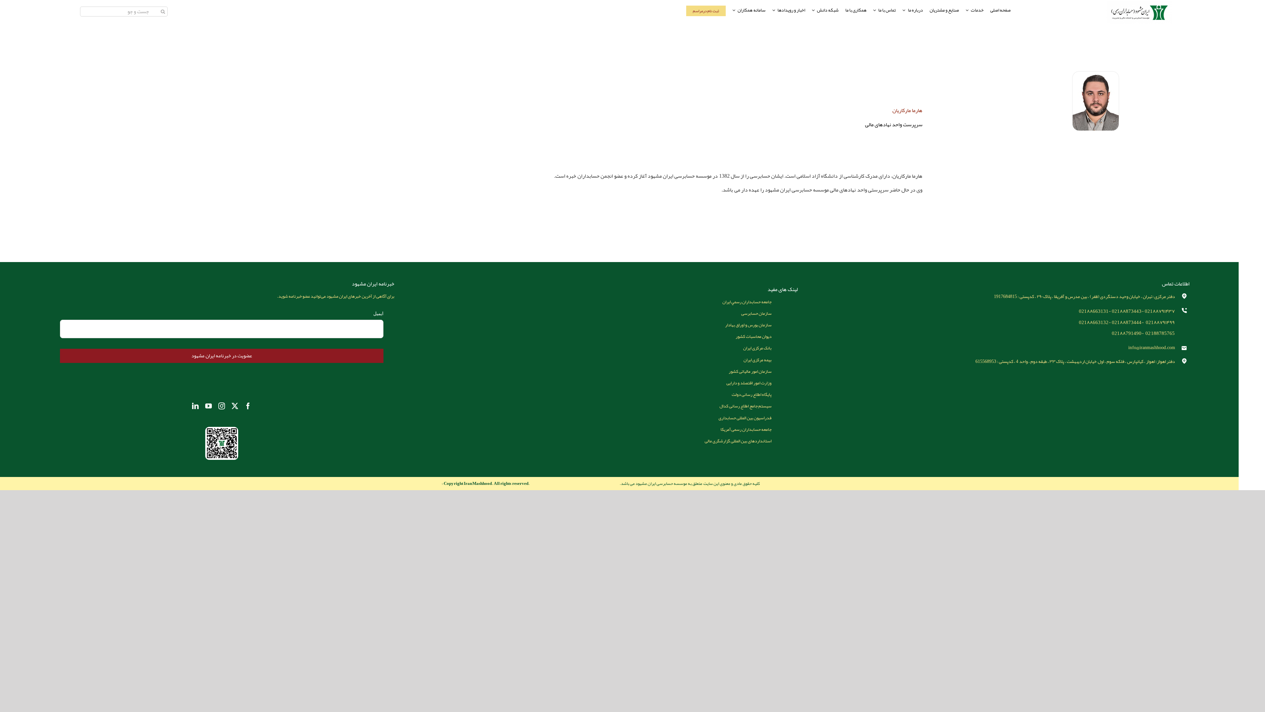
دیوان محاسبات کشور (754, 336)
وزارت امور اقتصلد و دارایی (749, 382)
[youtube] (208, 406)
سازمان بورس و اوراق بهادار (748, 324)
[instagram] (221, 406)
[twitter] (235, 406)
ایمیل (378, 313)
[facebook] (248, 406)
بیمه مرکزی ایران (758, 359)
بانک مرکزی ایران (757, 347)
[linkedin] (195, 406)
